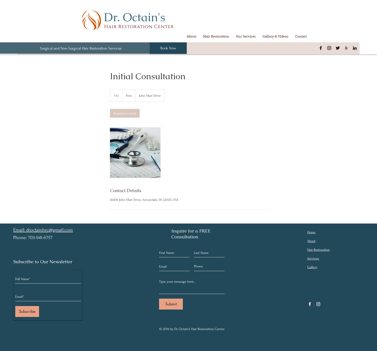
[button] (216, 36)
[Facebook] (320, 48)
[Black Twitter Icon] (337, 48)
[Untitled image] (135, 152)
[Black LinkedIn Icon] (354, 48)
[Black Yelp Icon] (346, 48)
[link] (125, 113)
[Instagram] (329, 48)
